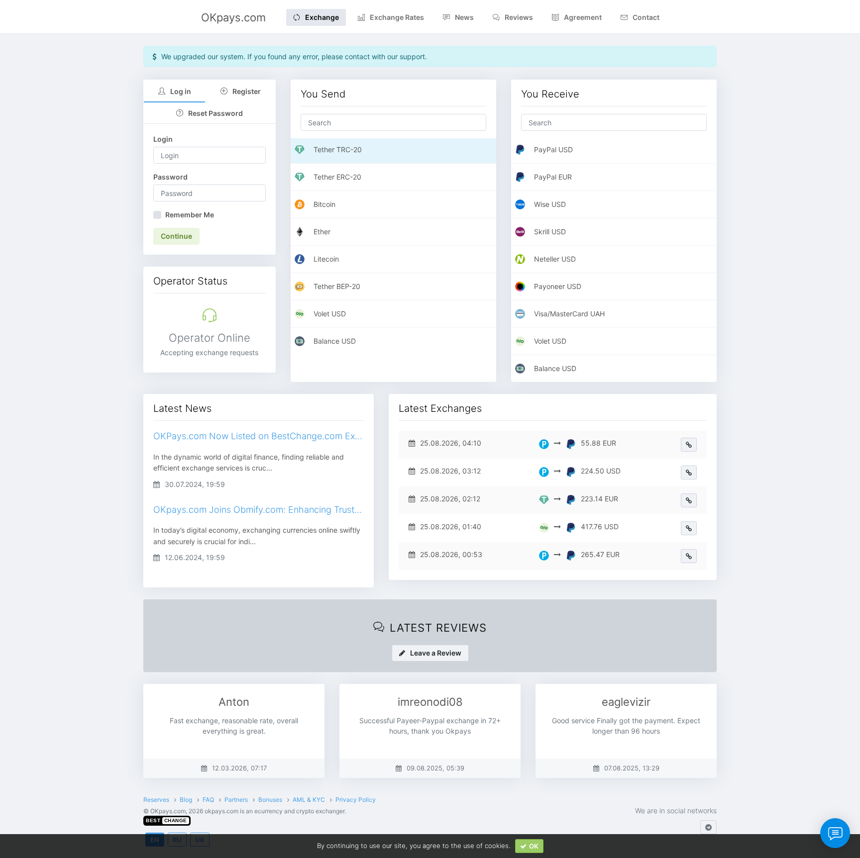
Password (170, 177)
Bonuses (270, 799)
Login (163, 139)
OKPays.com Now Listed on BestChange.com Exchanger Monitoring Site (258, 436)
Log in (180, 91)
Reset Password (215, 113)
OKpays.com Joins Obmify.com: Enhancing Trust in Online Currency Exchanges (258, 509)
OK (533, 846)
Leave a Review (435, 653)
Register (246, 91)
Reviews (519, 17)
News (464, 17)
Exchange (322, 17)
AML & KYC (309, 799)
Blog (186, 799)
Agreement (583, 17)
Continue (176, 236)
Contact (646, 17)
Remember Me (189, 214)
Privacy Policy (355, 799)
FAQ (208, 799)
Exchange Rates (397, 17)
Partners (236, 799)
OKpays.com (233, 17)
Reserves (156, 799)
